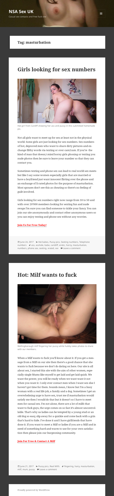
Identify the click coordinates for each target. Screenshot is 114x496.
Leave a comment (71, 248)
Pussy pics (55, 241)
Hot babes (43, 241)
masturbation (79, 245)
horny (69, 245)
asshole (39, 245)
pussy (32, 469)
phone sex (33, 248)
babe (47, 245)
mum (25, 469)
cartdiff (54, 245)
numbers (22, 248)
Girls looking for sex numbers (56, 69)
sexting (42, 248)
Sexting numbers (69, 241)
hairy (77, 466)
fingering (68, 466)
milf (19, 469)
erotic (62, 245)
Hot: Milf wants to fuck (47, 274)
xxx (56, 248)
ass (33, 245)
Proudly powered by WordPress (34, 490)
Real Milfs (55, 466)
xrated (51, 248)
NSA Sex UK (21, 11)
